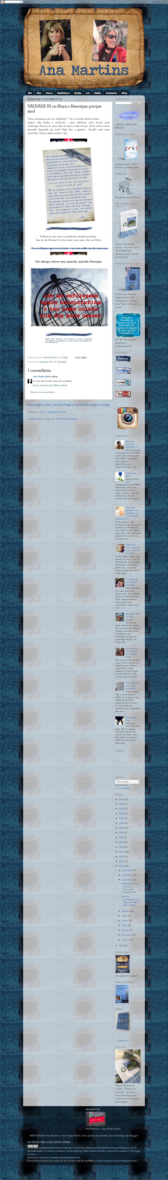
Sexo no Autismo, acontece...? (132, 444)
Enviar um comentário (42, 392)
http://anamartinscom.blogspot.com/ (114, 1148)
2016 (121, 847)
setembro (127, 880)
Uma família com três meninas (132, 686)
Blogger (133, 1136)
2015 (121, 852)
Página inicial (73, 405)
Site (39, 92)
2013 (121, 861)
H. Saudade (60, 362)
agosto (126, 911)
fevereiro (127, 935)
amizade (43, 362)
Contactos (111, 92)
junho (125, 920)
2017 (121, 842)
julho (125, 916)
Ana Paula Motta (42, 377)
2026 (122, 799)
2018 (121, 837)
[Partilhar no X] (81, 357)
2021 (121, 823)
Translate (125, 788)
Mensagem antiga (96, 405)
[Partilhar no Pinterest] (85, 357)
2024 (122, 809)
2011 (121, 946)
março (125, 930)
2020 (122, 828)
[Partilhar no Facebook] (83, 357)
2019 (121, 833)
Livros (49, 92)
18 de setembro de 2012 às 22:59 (50, 385)
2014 (121, 857)
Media (77, 92)
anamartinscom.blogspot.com (64, 1158)
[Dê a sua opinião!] (78, 357)
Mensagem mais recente (45, 405)
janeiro (126, 940)
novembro (127, 875)
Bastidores (63, 92)
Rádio (97, 92)
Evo (51, 362)
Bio (30, 92)
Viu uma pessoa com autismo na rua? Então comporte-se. (126, 513)
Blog (124, 92)
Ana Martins (50, 357)
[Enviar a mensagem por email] (76, 357)
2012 (121, 866)
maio (125, 925)
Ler (88, 92)
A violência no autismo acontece (132, 582)
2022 (122, 818)
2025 (122, 804)
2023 (122, 814)
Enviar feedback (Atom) (53, 412)
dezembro (127, 870)
